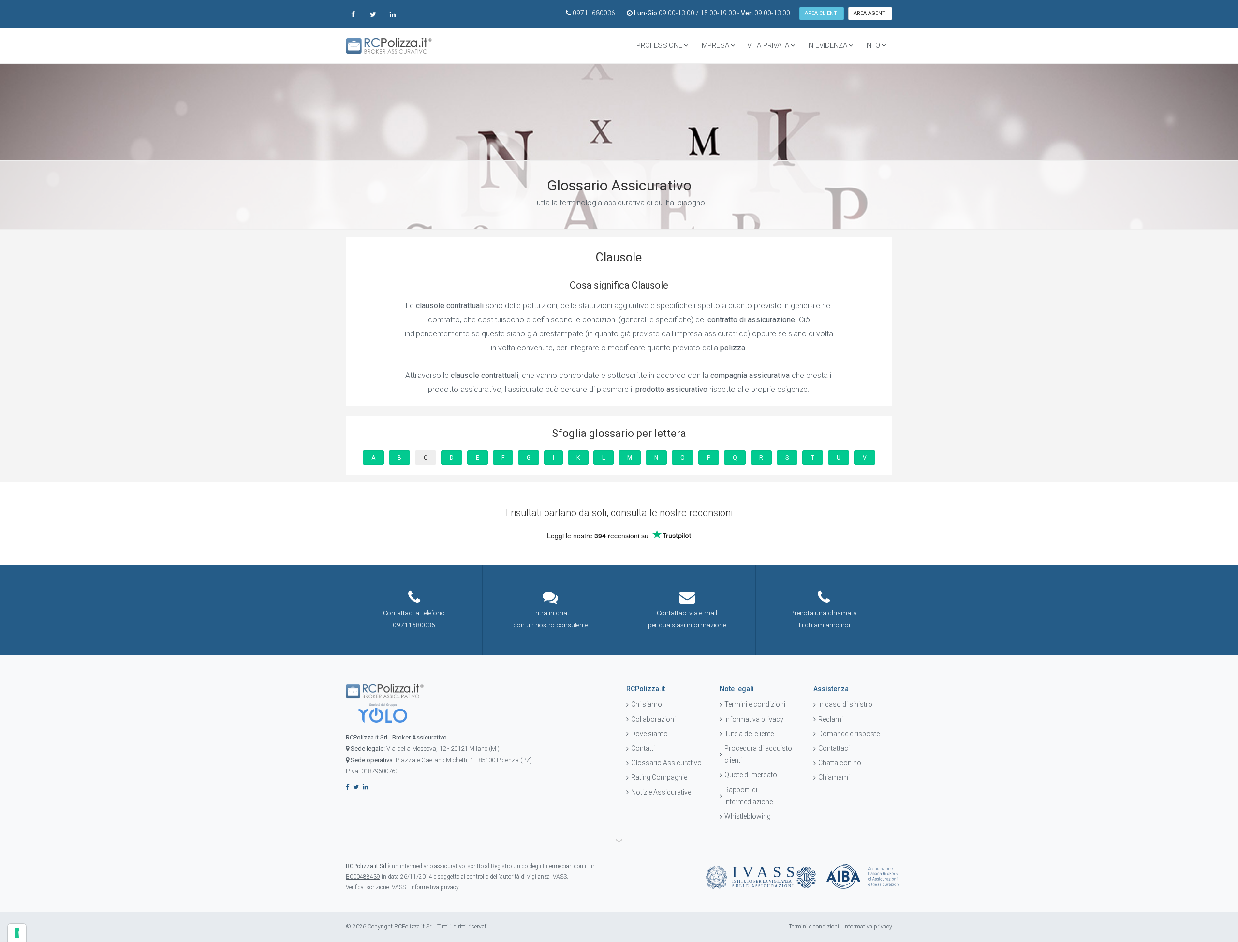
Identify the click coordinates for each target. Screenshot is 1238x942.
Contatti (643, 748)
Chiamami (834, 777)
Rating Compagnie (659, 777)
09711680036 (594, 13)
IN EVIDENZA (827, 45)
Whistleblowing (747, 816)
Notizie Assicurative (661, 792)
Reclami (830, 719)
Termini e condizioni (754, 704)
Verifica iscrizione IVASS (376, 887)
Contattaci (834, 748)
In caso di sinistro (845, 704)
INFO (872, 45)
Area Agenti (870, 13)
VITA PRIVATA (768, 45)
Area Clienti (822, 13)
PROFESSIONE (659, 45)
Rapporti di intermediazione (748, 796)
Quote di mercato (750, 775)
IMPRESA (714, 45)
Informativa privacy (753, 719)
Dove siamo (649, 734)
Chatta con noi (840, 763)
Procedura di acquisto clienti (758, 754)
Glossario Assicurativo (666, 763)
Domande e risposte (849, 734)
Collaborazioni (653, 719)
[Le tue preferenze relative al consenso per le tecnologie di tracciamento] (17, 933)
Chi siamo (646, 704)
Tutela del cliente (749, 734)
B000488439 (363, 876)
